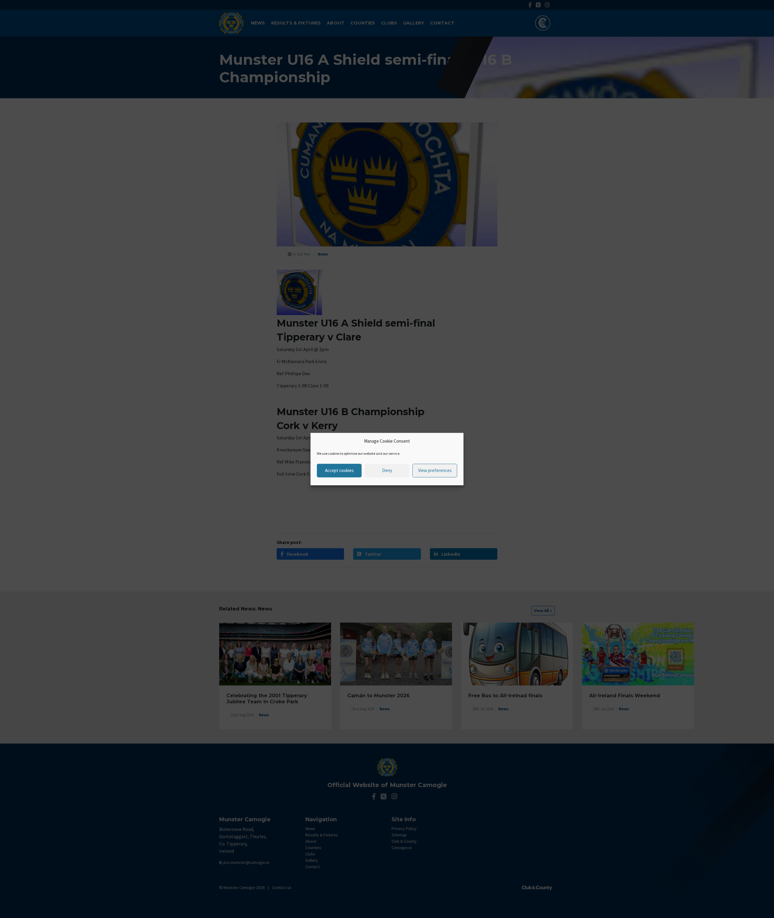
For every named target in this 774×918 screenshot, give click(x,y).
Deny (387, 470)
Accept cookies (339, 470)
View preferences (435, 470)
